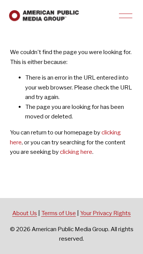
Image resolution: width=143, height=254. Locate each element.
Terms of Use (58, 213)
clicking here (76, 151)
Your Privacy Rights (105, 213)
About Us (24, 213)
